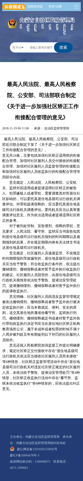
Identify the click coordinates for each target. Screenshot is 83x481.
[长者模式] (13, 6)
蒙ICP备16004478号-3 (26, 455)
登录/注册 (56, 6)
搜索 (63, 47)
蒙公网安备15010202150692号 (38, 449)
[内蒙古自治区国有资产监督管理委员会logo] (41, 25)
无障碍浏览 (35, 6)
